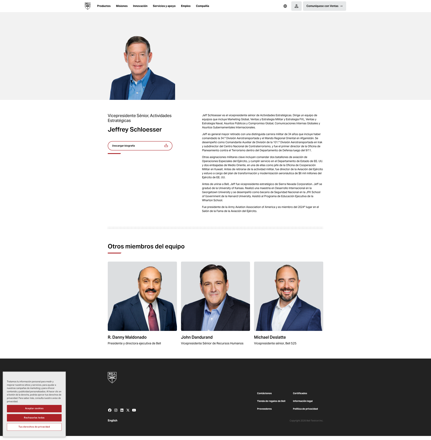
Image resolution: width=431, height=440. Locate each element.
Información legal (303, 401)
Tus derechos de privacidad (34, 426)
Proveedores (264, 408)
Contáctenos (264, 393)
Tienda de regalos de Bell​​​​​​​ (271, 401)
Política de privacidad (305, 408)
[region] (34, 404)
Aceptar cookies (34, 408)
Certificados (300, 393)
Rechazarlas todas (34, 417)
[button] (103, 6)
